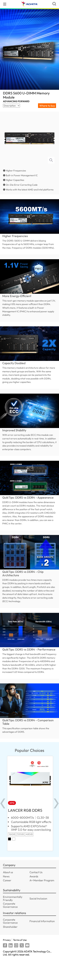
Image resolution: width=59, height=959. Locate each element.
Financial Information (42, 921)
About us (8, 872)
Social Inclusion (38, 898)
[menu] (5, 4)
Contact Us (36, 872)
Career (7, 880)
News (6, 876)
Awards (34, 876)
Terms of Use (20, 940)
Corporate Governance (10, 905)
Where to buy (47, 105)
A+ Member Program (42, 880)
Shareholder (10, 926)
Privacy (7, 940)
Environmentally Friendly (12, 898)
